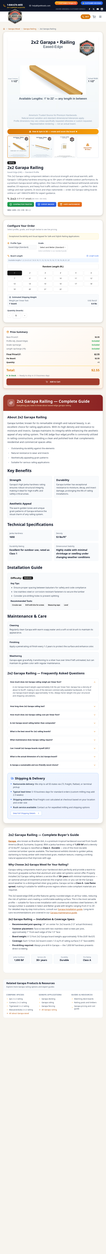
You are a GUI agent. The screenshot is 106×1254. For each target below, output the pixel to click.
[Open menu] (100, 16)
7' (14, 278)
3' (45, 273)
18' (91, 284)
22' (61, 289)
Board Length (16, 256)
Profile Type (15, 243)
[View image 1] (18, 147)
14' (30, 284)
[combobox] (53, 247)
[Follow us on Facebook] (89, 9)
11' (76, 278)
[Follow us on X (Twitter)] (94, 9)
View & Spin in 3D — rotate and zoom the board (53, 131)
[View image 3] (65, 147)
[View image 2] (42, 147)
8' (30, 278)
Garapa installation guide (70, 909)
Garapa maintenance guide (63, 912)
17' (76, 284)
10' (61, 278)
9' (45, 278)
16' (61, 284)
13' (15, 284)
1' (14, 273)
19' (15, 289)
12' (91, 278)
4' (60, 273)
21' (45, 289)
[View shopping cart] (94, 16)
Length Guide (94, 256)
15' (45, 284)
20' (30, 289)
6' (91, 273)
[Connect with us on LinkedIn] (102, 9)
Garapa (12, 841)
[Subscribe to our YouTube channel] (98, 9)
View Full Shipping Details (24, 813)
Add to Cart (55, 381)
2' (30, 273)
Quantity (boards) (15, 310)
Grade (41, 243)
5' (76, 273)
